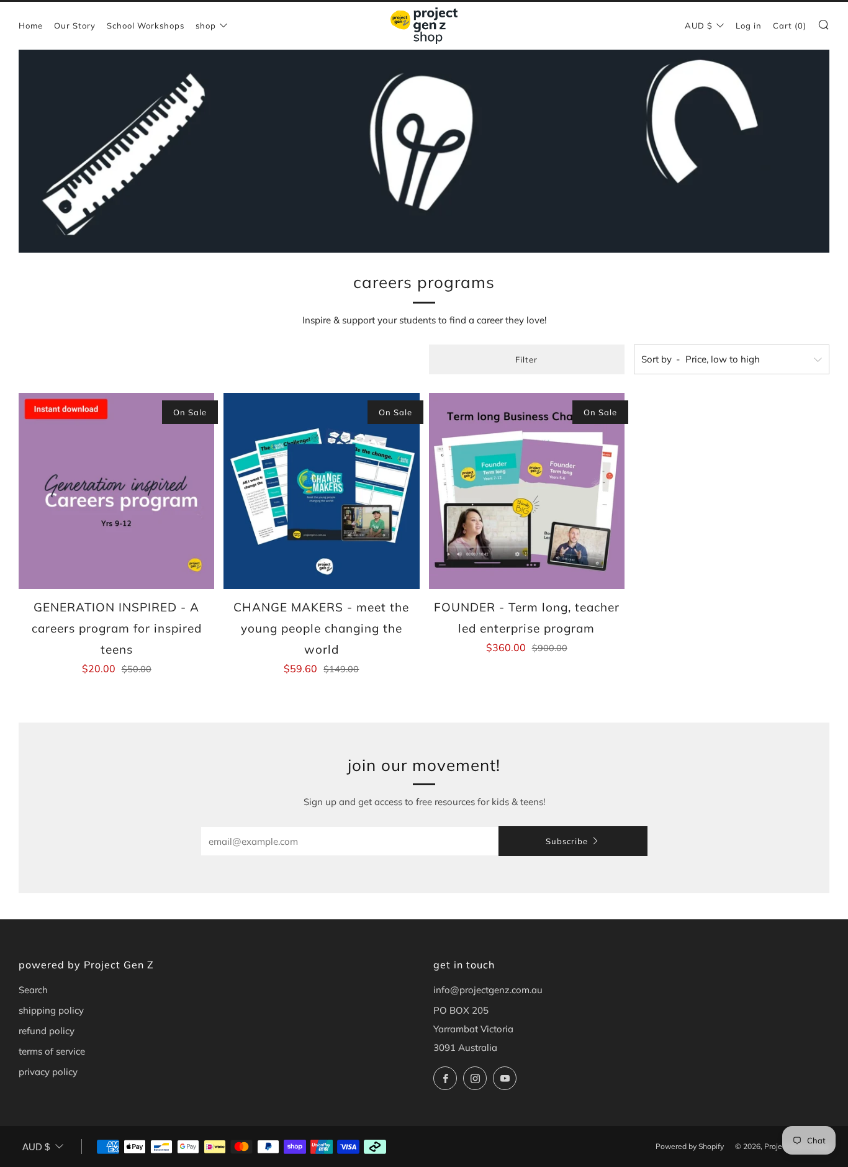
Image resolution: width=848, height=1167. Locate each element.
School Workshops (145, 25)
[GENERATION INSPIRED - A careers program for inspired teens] (116, 490)
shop (206, 25)
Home (31, 25)
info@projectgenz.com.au (488, 990)
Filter (526, 359)
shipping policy (51, 1010)
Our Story (75, 25)
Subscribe (567, 841)
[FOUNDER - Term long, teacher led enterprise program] (527, 490)
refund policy (46, 1031)
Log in (749, 25)
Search (33, 990)
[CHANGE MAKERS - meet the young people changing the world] (321, 490)
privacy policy (48, 1072)
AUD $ (699, 25)
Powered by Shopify (690, 1146)
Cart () (789, 25)
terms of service (52, 1051)
